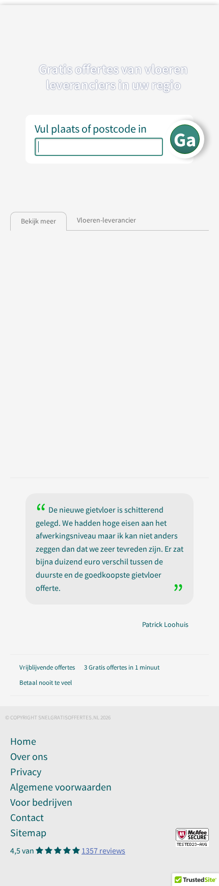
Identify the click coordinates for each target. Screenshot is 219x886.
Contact (27, 817)
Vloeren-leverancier (106, 220)
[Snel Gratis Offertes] (88, 24)
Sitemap (28, 832)
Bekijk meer (38, 221)
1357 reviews (103, 850)
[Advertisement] (109, 355)
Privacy (25, 771)
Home (23, 741)
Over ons (28, 756)
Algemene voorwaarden (61, 786)
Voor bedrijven (41, 802)
